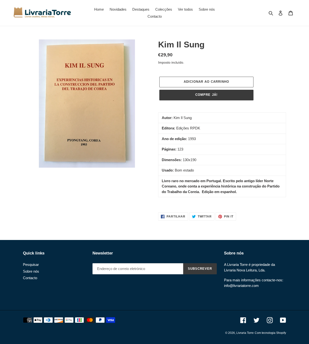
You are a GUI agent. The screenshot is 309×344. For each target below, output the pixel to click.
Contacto (30, 278)
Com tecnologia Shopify (270, 333)
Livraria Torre (245, 333)
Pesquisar (31, 264)
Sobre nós (31, 271)
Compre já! (206, 95)
